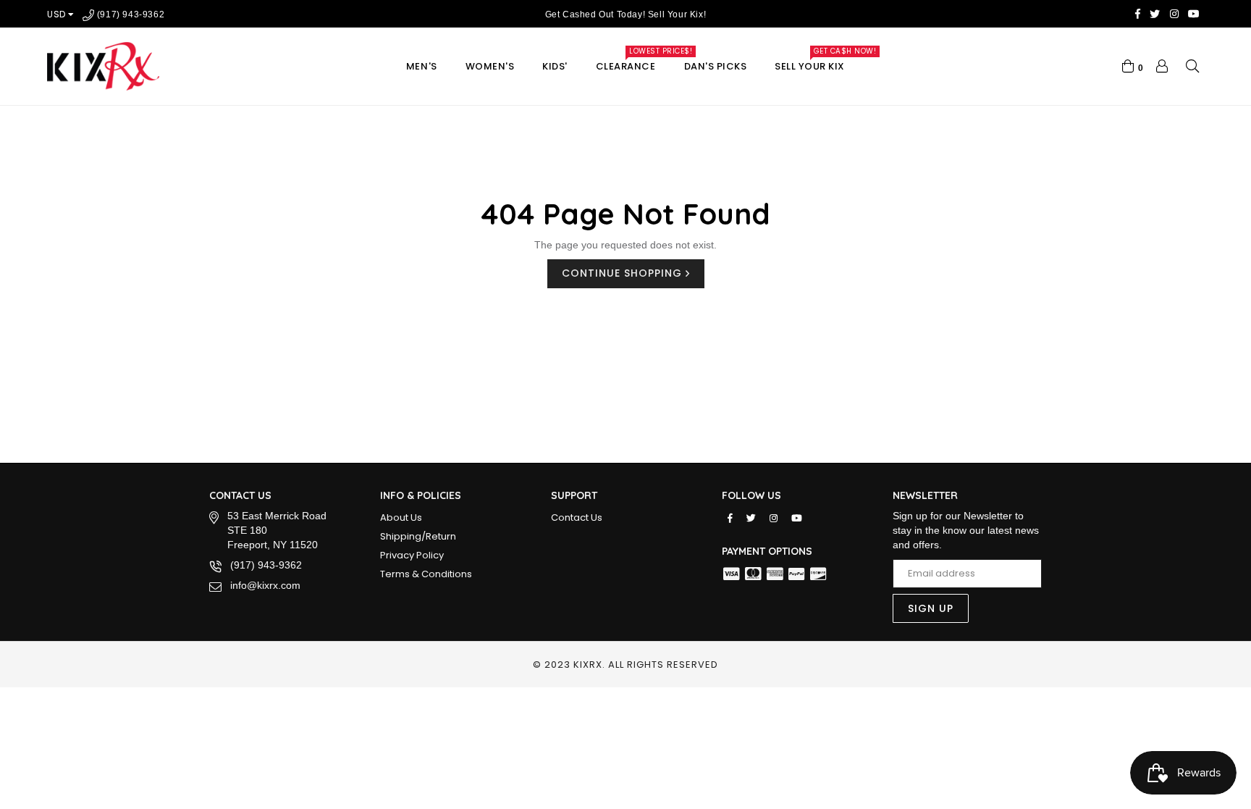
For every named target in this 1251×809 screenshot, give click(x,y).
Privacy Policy (412, 555)
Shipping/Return (418, 536)
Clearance (632, 62)
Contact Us (576, 517)
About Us (401, 517)
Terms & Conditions (426, 574)
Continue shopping (624, 273)
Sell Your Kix (816, 62)
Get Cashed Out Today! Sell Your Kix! (626, 14)
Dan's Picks (715, 66)
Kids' (555, 66)
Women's (490, 66)
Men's (421, 66)
